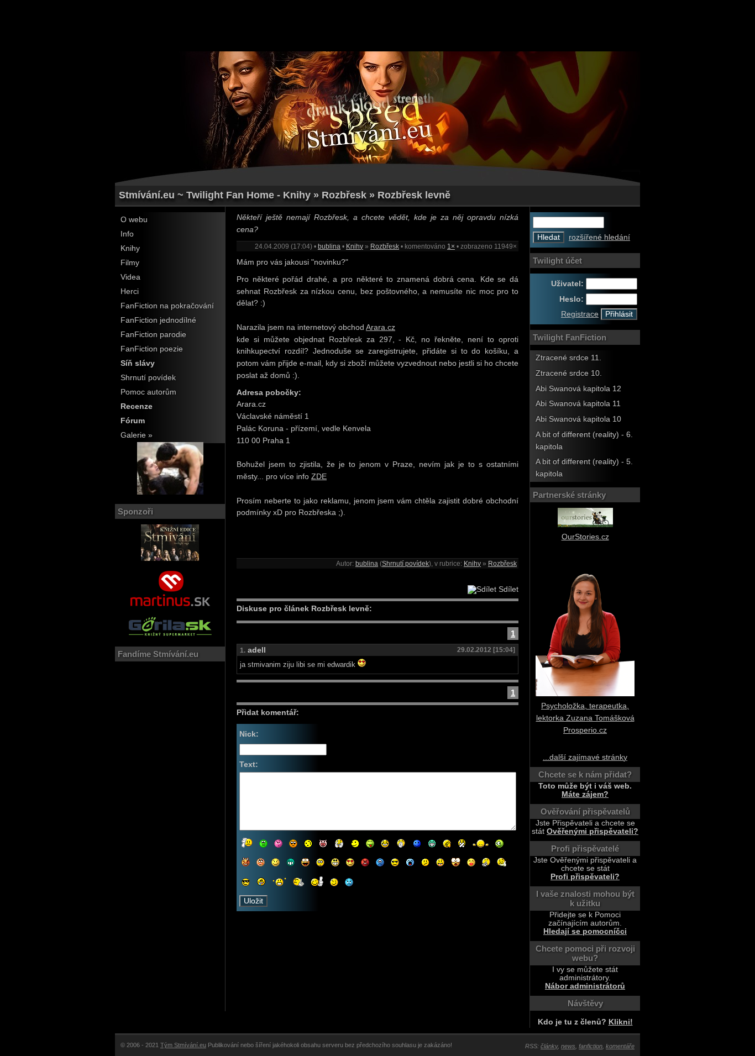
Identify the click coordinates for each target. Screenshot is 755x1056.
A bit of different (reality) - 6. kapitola (584, 440)
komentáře (620, 1046)
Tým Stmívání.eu (183, 1045)
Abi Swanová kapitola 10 (578, 419)
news (568, 1046)
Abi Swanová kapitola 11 (578, 404)
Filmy (129, 263)
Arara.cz (380, 327)
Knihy (130, 248)
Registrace (580, 314)
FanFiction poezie (151, 349)
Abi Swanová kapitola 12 (578, 389)
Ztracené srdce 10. (569, 373)
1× (451, 246)
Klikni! (621, 1022)
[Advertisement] (377, 25)
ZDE (319, 476)
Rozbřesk (384, 246)
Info (127, 234)
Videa (130, 277)
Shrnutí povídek (148, 378)
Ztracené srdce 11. (568, 358)
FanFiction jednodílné (158, 320)
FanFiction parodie (153, 334)
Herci (129, 291)
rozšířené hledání (599, 237)
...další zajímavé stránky (585, 757)
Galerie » (136, 435)
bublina (329, 246)
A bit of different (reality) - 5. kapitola (584, 468)
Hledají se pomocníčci (585, 931)
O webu (134, 220)
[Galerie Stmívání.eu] (170, 492)
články (549, 1046)
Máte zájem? (585, 794)
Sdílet (507, 589)
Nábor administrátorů (585, 986)
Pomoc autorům (148, 392)
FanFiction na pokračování (167, 306)
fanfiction (590, 1046)
